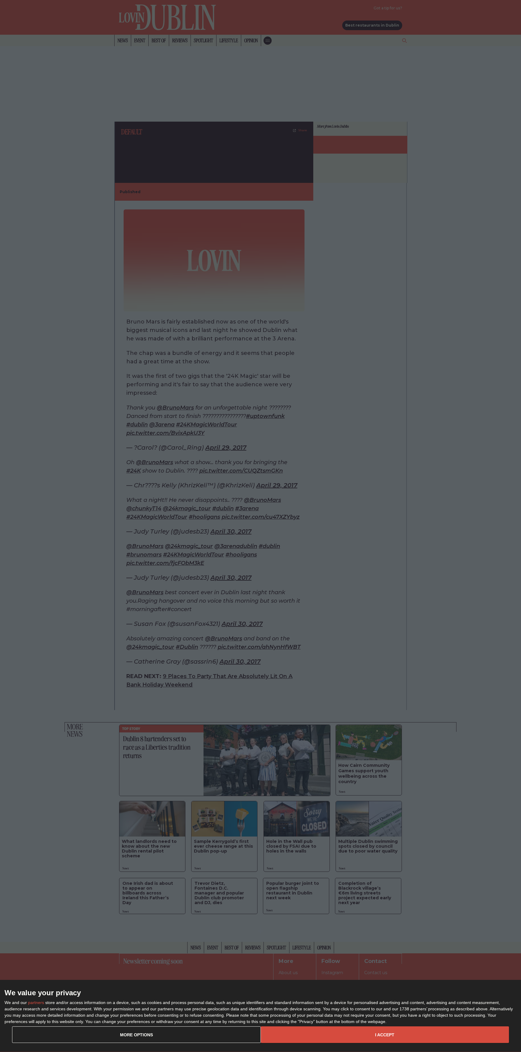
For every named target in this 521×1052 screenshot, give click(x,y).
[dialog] (260, 1016)
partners (36, 1002)
